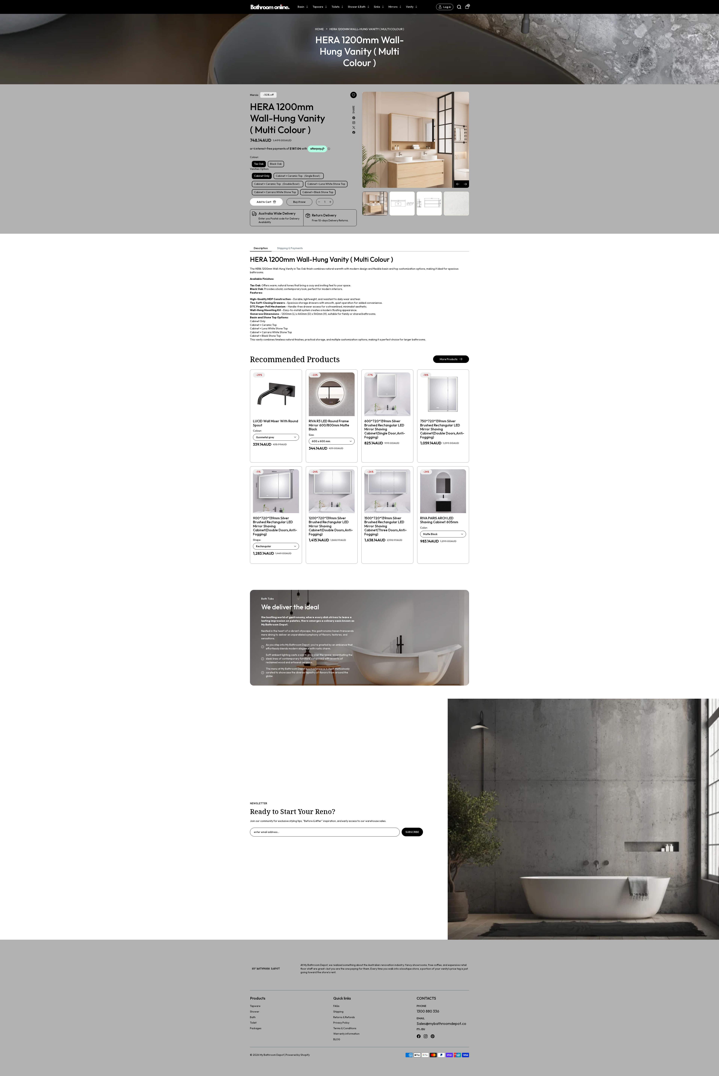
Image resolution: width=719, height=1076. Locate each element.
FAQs (336, 1006)
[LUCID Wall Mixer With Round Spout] (276, 394)
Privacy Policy (341, 1022)
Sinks (377, 6)
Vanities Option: (259, 169)
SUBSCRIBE (412, 832)
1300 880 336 (428, 1011)
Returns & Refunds (344, 1017)
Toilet (253, 1022)
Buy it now (299, 202)
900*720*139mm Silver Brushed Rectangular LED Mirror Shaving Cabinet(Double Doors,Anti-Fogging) (275, 526)
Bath (253, 1017)
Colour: (254, 157)
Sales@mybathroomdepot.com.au (441, 1026)
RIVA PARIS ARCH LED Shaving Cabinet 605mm (439, 520)
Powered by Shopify (298, 1055)
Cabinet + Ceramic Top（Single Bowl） (298, 176)
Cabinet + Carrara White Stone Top (275, 192)
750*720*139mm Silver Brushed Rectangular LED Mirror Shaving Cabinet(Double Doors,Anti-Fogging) (442, 429)
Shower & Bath (356, 6)
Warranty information (346, 1033)
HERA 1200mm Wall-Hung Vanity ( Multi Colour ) (366, 29)
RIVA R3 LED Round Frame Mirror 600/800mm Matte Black (329, 425)
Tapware (318, 6)
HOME (319, 29)
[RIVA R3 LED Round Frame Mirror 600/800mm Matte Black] (332, 394)
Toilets (335, 6)
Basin (301, 6)
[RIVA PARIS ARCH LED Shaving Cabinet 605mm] (443, 491)
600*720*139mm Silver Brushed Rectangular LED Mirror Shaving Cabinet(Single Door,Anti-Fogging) (384, 429)
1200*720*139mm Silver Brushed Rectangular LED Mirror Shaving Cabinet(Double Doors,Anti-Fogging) (331, 526)
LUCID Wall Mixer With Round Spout (275, 423)
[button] (465, 184)
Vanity (409, 6)
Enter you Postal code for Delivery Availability (279, 220)
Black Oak (276, 164)
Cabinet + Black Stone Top (317, 192)
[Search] (459, 7)
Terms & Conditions (344, 1028)
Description (261, 248)
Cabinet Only (261, 176)
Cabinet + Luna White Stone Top (326, 184)
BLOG (336, 1039)
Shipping (338, 1011)
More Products (448, 359)
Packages (255, 1028)
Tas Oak (259, 164)
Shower (254, 1011)
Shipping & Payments (290, 248)
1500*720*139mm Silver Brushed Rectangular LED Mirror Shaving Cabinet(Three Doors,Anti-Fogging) (385, 526)
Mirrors (393, 6)
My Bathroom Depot (272, 1055)
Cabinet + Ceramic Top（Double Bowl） (277, 184)
